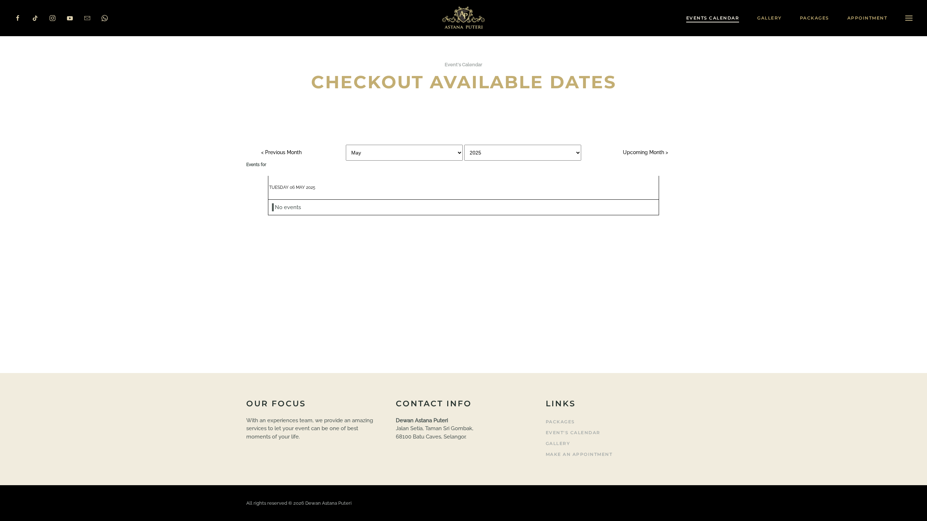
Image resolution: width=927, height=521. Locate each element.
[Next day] (645, 152)
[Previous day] (281, 152)
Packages (814, 18)
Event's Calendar (573, 432)
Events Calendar (712, 18)
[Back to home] (463, 18)
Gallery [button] (769, 18)
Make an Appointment (579, 454)
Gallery (558, 443)
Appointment (867, 18)
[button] (909, 18)
